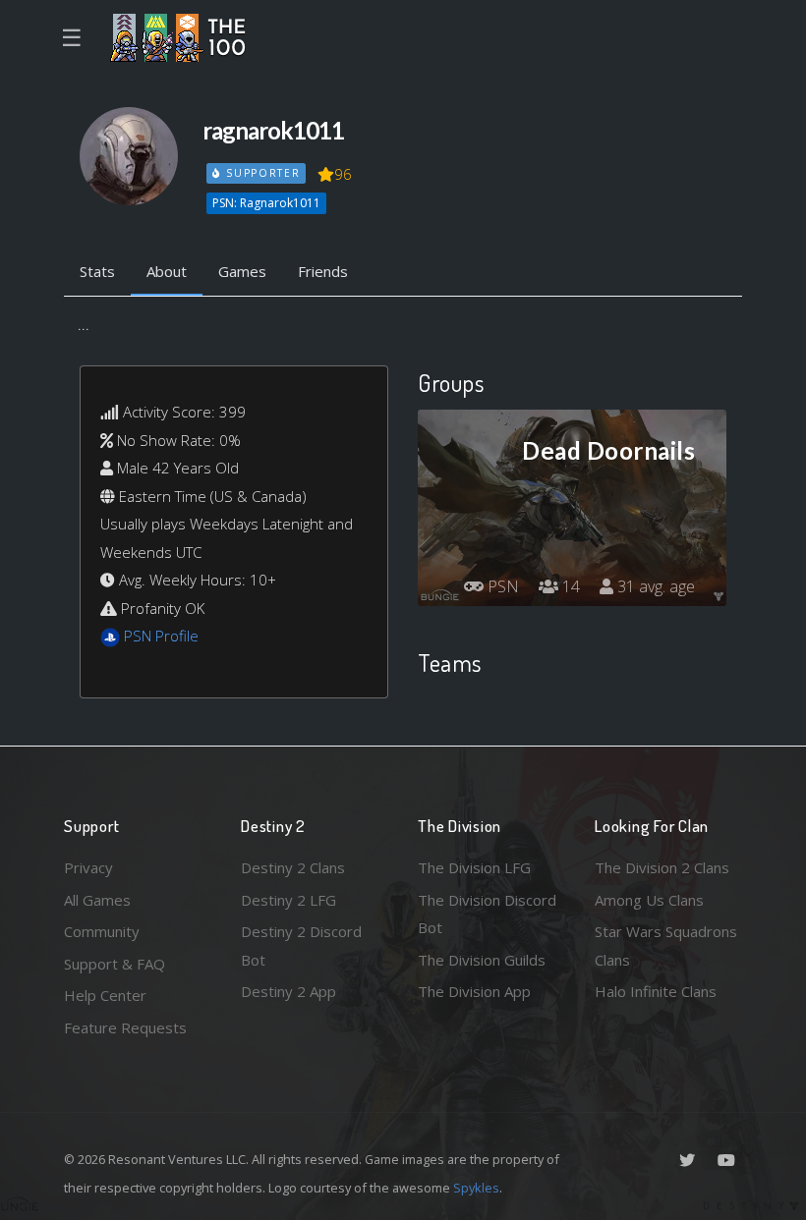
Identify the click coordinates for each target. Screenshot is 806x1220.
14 (569, 586)
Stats (97, 271)
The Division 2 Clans (662, 867)
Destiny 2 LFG (288, 900)
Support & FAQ (114, 963)
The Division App (474, 991)
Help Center (105, 995)
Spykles (476, 1187)
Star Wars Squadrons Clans (666, 945)
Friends (323, 271)
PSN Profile (161, 635)
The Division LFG (474, 867)
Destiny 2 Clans (293, 867)
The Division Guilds (482, 960)
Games (242, 271)
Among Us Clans (649, 900)
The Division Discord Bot (487, 914)
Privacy (88, 867)
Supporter (260, 173)
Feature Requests (125, 1027)
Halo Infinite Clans (656, 991)
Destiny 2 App (288, 991)
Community (102, 931)
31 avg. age (654, 586)
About (166, 271)
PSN (501, 586)
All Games (97, 900)
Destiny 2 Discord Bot (301, 945)
